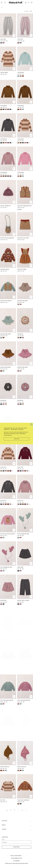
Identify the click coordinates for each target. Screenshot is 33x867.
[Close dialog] (31, 424)
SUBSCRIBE (16, 439)
